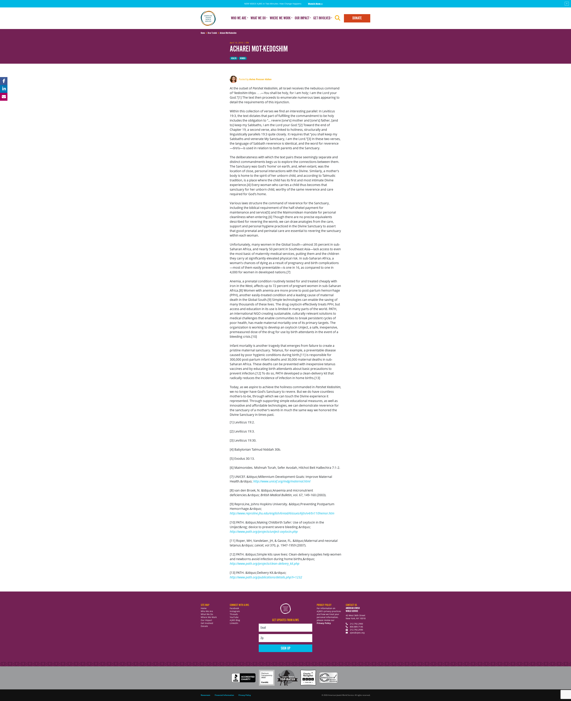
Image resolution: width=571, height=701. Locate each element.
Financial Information (224, 695)
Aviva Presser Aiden (260, 79)
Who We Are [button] (238, 18)
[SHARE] (3, 81)
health (233, 58)
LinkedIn (234, 623)
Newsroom (205, 695)
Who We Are (207, 611)
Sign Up (285, 648)
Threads (234, 614)
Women (242, 58)
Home (204, 608)
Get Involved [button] (321, 18)
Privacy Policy (324, 623)
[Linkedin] (3, 89)
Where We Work (209, 617)
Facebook (234, 608)
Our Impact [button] (302, 18)
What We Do (207, 614)
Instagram (235, 611)
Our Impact (206, 620)
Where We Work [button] (280, 18)
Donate (357, 18)
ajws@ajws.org (357, 632)
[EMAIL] (3, 97)
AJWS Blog (235, 620)
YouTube (234, 617)
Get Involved (207, 623)
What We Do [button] (258, 18)
